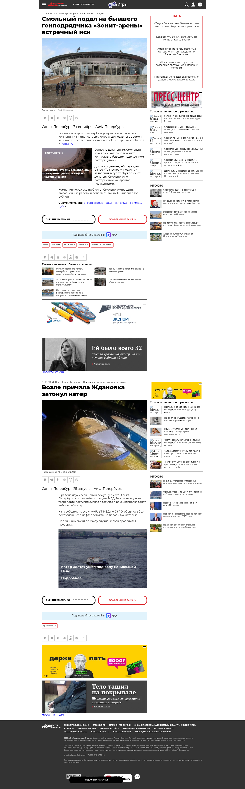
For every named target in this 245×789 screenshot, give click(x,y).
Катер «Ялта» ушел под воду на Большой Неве (98, 569)
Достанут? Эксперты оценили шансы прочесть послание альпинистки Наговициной (183, 173)
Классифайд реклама (75, 732)
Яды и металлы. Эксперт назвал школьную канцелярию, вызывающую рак (180, 431)
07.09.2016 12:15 (49, 13)
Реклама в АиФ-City (164, 728)
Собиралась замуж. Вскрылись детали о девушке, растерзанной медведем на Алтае (181, 162)
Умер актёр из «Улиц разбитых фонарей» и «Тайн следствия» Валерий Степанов (176, 51)
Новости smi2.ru (53, 372)
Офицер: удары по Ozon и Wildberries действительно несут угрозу (182, 493)
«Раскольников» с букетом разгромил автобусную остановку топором (177, 65)
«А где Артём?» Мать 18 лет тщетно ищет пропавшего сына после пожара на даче (182, 453)
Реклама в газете (87, 728)
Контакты (69, 728)
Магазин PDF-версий (119, 725)
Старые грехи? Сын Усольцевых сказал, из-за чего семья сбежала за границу (183, 129)
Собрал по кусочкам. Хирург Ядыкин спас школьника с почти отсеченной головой (183, 140)
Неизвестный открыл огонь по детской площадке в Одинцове (179, 526)
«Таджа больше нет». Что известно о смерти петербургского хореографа (176, 25)
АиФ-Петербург (66, 110)
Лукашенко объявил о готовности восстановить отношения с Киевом (181, 202)
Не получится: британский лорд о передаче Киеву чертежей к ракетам (182, 224)
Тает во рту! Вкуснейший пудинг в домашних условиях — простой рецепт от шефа (182, 464)
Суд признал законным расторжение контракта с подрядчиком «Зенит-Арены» (71, 293)
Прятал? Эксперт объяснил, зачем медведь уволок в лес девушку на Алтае (182, 409)
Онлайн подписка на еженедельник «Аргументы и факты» (165, 725)
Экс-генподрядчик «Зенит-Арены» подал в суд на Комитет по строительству (74, 282)
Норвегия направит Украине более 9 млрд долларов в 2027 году (182, 515)
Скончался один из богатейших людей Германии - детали (179, 191)
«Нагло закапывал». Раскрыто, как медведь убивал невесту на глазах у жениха (183, 442)
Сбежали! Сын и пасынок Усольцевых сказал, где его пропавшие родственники (183, 151)
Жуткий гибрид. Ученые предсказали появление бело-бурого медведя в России (183, 118)
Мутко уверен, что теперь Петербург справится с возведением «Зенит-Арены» (71, 271)
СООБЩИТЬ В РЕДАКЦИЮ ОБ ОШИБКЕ (153, 732)
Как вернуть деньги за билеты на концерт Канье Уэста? (176, 38)
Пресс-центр (98, 725)
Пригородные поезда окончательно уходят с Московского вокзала (176, 78)
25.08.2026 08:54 (50, 382)
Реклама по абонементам (136, 728)
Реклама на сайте (109, 728)
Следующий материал (96, 780)
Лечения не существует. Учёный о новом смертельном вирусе (181, 419)
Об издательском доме (76, 725)
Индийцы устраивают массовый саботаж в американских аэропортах (182, 482)
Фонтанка (67, 143)
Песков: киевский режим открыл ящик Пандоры (180, 504)
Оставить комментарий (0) (122, 219)
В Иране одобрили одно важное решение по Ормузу (180, 213)
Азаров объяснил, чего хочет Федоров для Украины (178, 235)
